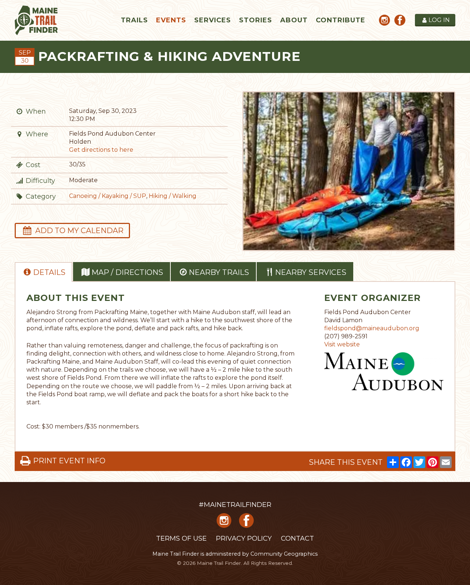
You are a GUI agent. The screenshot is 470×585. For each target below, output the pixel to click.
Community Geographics (284, 554)
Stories (255, 20)
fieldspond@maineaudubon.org (371, 328)
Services (212, 20)
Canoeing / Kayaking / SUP (107, 195)
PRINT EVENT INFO (69, 460)
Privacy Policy (244, 538)
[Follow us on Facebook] (400, 21)
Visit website (342, 344)
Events (171, 20)
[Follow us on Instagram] (384, 21)
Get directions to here (101, 149)
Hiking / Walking (172, 195)
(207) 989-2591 (346, 336)
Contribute (340, 20)
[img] (19, 111)
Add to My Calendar (79, 230)
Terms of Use (181, 538)
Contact (297, 538)
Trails (134, 20)
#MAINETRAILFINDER (235, 505)
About (294, 20)
